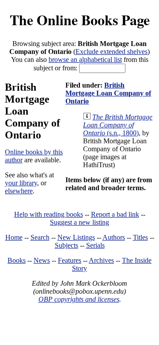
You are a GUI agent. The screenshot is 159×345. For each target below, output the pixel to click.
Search (39, 237)
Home (14, 237)
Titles (140, 237)
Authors (113, 237)
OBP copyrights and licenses (78, 299)
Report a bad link (115, 214)
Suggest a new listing (79, 222)
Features (69, 260)
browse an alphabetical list (85, 59)
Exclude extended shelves (112, 51)
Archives (101, 260)
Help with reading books (48, 214)
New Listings (76, 237)
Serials (95, 245)
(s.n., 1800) (117, 125)
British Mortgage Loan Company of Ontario (108, 93)
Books (17, 260)
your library (21, 183)
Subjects (66, 245)
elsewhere (19, 191)
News (42, 260)
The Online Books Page (80, 19)
